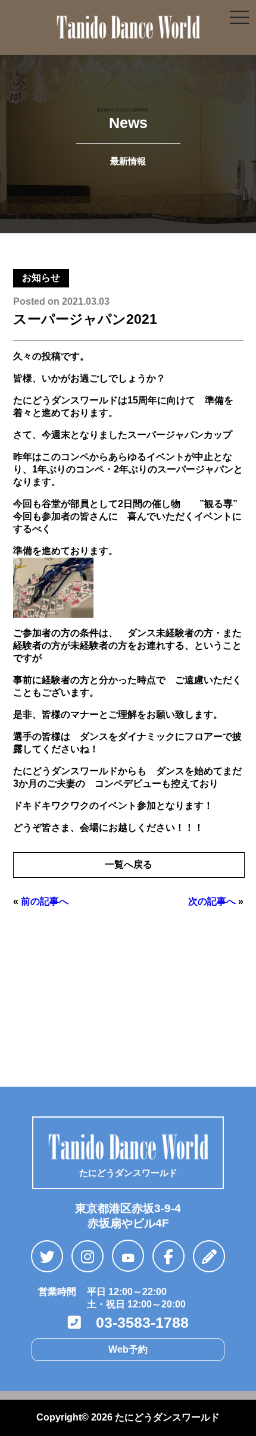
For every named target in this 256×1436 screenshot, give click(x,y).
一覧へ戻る (128, 864)
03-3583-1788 (135, 1322)
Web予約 (128, 1349)
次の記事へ (212, 901)
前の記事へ (44, 901)
